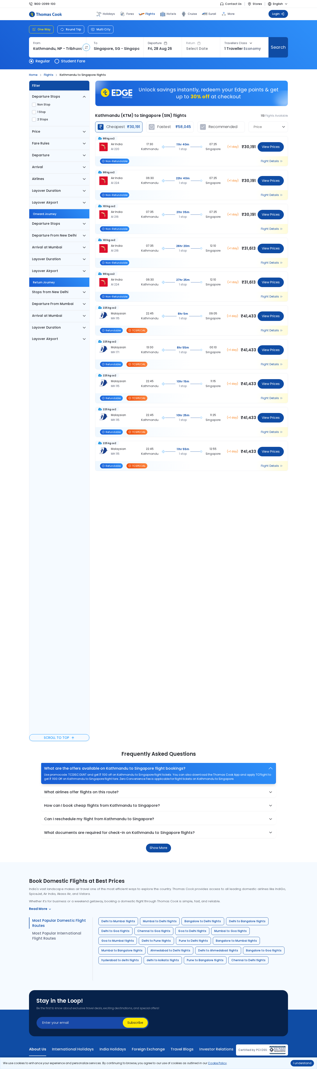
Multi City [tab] (103, 29)
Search (278, 47)
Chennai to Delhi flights (248, 960)
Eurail (212, 14)
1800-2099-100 (44, 4)
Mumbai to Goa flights (230, 931)
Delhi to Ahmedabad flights (218, 950)
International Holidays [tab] (73, 1049)
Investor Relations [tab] (216, 1049)
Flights (150, 14)
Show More (158, 847)
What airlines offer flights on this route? (81, 792)
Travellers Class (235, 43)
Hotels (171, 14)
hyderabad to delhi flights (120, 960)
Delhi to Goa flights (115, 931)
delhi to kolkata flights (163, 960)
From (36, 43)
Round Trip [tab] (73, 29)
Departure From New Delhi (54, 235)
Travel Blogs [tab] (182, 1049)
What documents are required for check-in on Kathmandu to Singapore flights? (119, 832)
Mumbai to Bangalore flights (121, 950)
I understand (302, 1063)
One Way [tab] (44, 29)
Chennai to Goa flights (154, 931)
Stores (257, 4)
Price (36, 131)
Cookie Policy (217, 1063)
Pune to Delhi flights (193, 941)
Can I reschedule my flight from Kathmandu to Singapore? (99, 818)
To (95, 43)
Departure (155, 43)
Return (190, 43)
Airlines (38, 178)
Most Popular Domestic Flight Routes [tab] (59, 923)
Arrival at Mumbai (47, 247)
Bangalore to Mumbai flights (236, 941)
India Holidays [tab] (113, 1049)
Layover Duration (46, 190)
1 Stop (41, 112)
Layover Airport (45, 202)
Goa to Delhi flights (192, 931)
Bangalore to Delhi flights (202, 921)
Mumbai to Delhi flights (160, 921)
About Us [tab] (37, 1049)
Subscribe (135, 1022)
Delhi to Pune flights (156, 941)
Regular (43, 61)
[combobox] (57, 48)
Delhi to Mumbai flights (118, 921)
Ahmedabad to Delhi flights (170, 950)
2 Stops (42, 119)
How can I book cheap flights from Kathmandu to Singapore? (102, 805)
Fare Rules (40, 143)
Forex (130, 14)
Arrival (37, 167)
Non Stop (43, 104)
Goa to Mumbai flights (117, 941)
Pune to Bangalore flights (205, 960)
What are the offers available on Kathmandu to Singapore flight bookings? (114, 768)
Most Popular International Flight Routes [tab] (56, 936)
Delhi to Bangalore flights (247, 921)
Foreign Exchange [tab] (148, 1049)
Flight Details (270, 161)
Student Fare (73, 61)
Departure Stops (46, 96)
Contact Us (233, 4)
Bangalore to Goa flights (263, 950)
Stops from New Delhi (50, 292)
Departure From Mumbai (53, 303)
